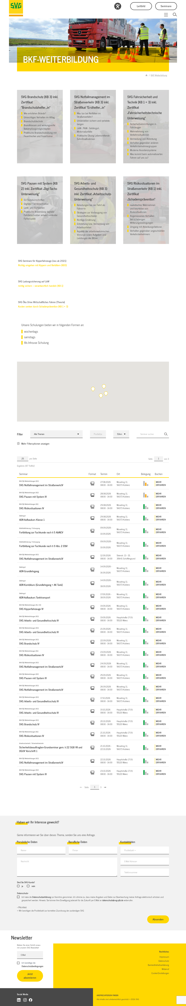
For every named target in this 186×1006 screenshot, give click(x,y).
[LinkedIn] (19, 1000)
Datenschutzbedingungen (32, 966)
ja (22, 886)
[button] (104, 386)
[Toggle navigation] (166, 14)
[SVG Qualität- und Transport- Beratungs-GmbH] (16, 8)
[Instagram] (25, 1000)
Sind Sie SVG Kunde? (26, 882)
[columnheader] (51, 474)
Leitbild (141, 6)
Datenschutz (22, 893)
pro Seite (33, 458)
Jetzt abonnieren (30, 976)
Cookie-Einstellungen (160, 973)
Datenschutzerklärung (41, 897)
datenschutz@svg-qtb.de (112, 900)
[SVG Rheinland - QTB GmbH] (146, 75)
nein (33, 886)
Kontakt (27, 156)
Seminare (166, 6)
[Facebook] (30, 1000)
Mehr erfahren (161, 483)
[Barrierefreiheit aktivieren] (117, 6)
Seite (150, 458)
